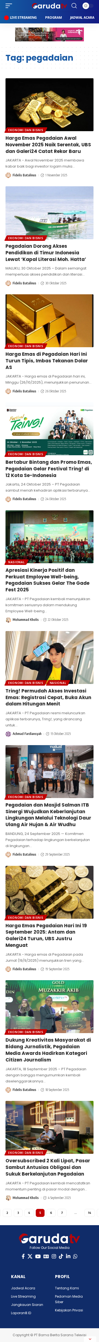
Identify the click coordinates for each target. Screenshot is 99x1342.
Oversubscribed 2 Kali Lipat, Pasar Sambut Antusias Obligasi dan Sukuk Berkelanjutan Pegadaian (48, 1167)
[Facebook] (23, 1256)
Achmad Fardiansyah (27, 734)
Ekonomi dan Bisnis (25, 130)
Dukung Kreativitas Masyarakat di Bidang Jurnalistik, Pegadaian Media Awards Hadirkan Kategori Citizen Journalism (48, 1050)
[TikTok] (61, 1256)
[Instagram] (53, 1256)
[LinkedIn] (68, 1256)
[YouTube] (38, 1256)
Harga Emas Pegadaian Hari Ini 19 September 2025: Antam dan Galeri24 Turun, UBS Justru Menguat (46, 935)
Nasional (16, 562)
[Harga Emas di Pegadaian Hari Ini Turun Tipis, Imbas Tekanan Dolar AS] (50, 320)
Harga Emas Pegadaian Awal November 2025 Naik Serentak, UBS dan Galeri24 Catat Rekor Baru (48, 145)
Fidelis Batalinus (24, 175)
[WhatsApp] (75, 1256)
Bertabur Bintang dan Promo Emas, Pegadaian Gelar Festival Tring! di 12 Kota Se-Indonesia (49, 469)
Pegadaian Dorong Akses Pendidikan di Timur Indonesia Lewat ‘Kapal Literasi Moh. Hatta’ (46, 253)
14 (89, 1212)
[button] (10, 6)
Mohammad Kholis (26, 620)
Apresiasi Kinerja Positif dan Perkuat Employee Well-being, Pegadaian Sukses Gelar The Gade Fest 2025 (47, 580)
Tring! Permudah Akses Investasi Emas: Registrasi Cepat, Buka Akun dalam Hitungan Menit (48, 697)
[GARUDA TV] (49, 6)
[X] (30, 1256)
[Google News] (46, 1256)
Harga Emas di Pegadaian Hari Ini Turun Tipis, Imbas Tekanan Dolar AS (47, 361)
